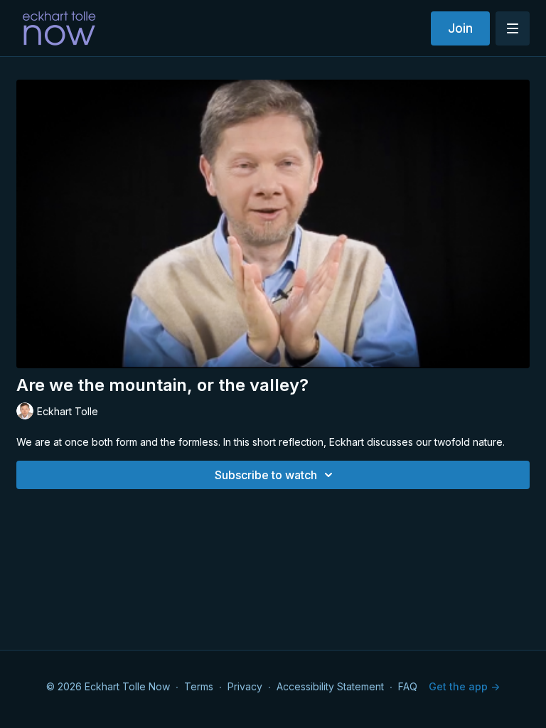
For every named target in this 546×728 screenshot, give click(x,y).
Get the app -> (464, 686)
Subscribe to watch (266, 475)
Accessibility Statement (330, 686)
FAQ (407, 686)
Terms (198, 686)
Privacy (245, 686)
